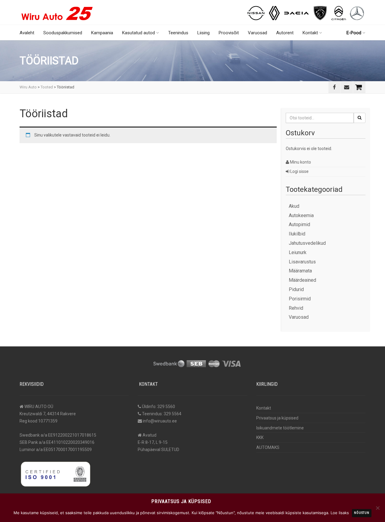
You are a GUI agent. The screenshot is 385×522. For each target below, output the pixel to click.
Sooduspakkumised (62, 32)
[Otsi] (359, 118)
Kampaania (102, 32)
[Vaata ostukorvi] (359, 87)
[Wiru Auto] (57, 11)
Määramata (300, 271)
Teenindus (178, 32)
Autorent (285, 32)
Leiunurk (297, 252)
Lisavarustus (302, 262)
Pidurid (296, 289)
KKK (259, 437)
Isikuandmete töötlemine (280, 427)
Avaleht (27, 32)
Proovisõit (229, 32)
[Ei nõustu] (377, 508)
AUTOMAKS (267, 447)
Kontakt (310, 32)
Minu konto (300, 162)
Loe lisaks (340, 512)
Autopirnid (299, 224)
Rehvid (296, 308)
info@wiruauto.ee (160, 421)
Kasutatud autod (138, 32)
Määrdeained (302, 280)
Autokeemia (301, 215)
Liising (203, 32)
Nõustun (361, 513)
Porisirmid (300, 299)
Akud (294, 206)
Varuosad (257, 32)
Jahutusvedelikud (307, 243)
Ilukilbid (297, 234)
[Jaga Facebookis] (334, 87)
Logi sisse (299, 171)
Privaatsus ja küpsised (277, 418)
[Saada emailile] (347, 87)
